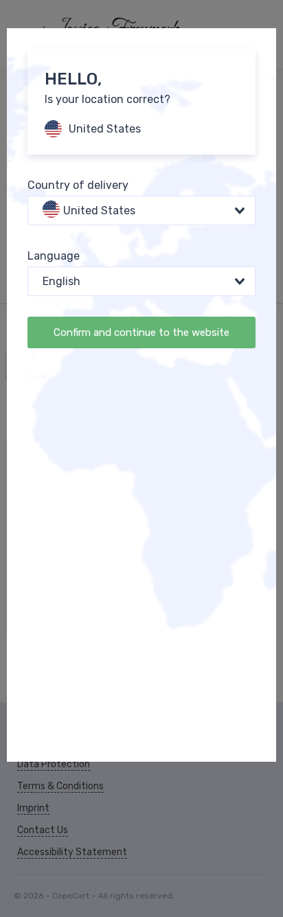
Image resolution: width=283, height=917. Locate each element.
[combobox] (141, 210)
